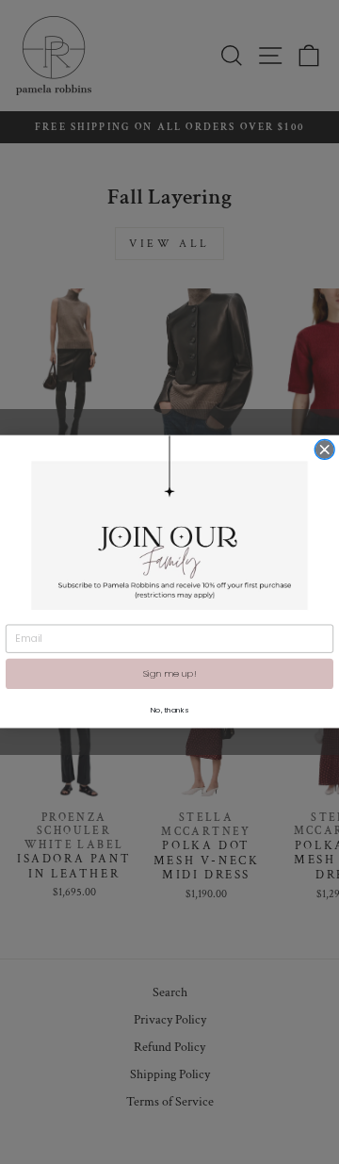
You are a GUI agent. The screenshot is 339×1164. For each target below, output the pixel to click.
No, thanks (169, 710)
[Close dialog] (324, 450)
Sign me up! (169, 673)
